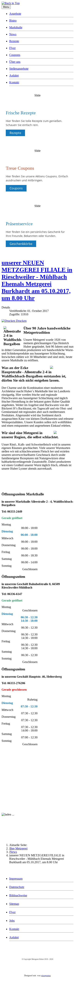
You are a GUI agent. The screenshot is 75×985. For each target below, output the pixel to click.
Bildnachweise (18, 895)
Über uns (14, 61)
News (12, 34)
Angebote (15, 13)
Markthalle (15, 27)
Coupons (14, 55)
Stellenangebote (18, 68)
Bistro (13, 20)
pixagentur (46, 976)
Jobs (12, 920)
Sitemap (14, 903)
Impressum (15, 878)
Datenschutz (16, 887)
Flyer (12, 48)
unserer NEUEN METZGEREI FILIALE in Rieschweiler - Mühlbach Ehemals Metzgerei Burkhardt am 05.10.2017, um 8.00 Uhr (37, 280)
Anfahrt (14, 75)
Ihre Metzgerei (19, 848)
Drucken (21, 320)
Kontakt (14, 82)
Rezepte (14, 41)
